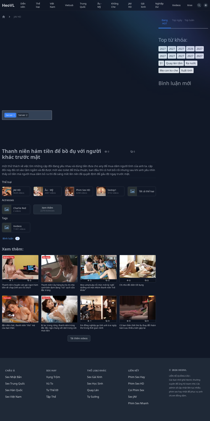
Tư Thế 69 (52, 390)
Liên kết (133, 370)
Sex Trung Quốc (15, 383)
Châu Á (10, 370)
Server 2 (22, 115)
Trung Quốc (83, 5)
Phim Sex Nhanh (138, 403)
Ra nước (191, 63)
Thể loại (38, 5)
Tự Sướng (93, 396)
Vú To (49, 383)
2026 (190, 49)
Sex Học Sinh (95, 383)
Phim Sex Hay (136, 377)
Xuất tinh (186, 70)
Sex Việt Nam (13, 396)
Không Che (114, 5)
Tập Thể (51, 396)
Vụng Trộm (53, 377)
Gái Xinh (143, 5)
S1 (161, 63)
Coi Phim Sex (136, 390)
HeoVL (8, 5)
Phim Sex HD (136, 383)
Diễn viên (23, 5)
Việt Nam (52, 5)
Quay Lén (93, 390)
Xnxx (189, 5)
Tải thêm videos (79, 338)
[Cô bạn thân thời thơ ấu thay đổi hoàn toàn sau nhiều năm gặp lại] (138, 308)
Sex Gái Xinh (94, 377)
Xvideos (176, 5)
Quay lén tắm (174, 63)
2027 (163, 49)
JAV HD (130, 5)
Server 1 (10, 115)
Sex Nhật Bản (13, 377)
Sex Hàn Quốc (14, 390)
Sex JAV (132, 396)
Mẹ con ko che (169, 70)
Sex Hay (51, 370)
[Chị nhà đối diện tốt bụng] (138, 266)
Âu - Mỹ (99, 5)
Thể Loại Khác (96, 370)
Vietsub (69, 5)
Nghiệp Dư (159, 5)
